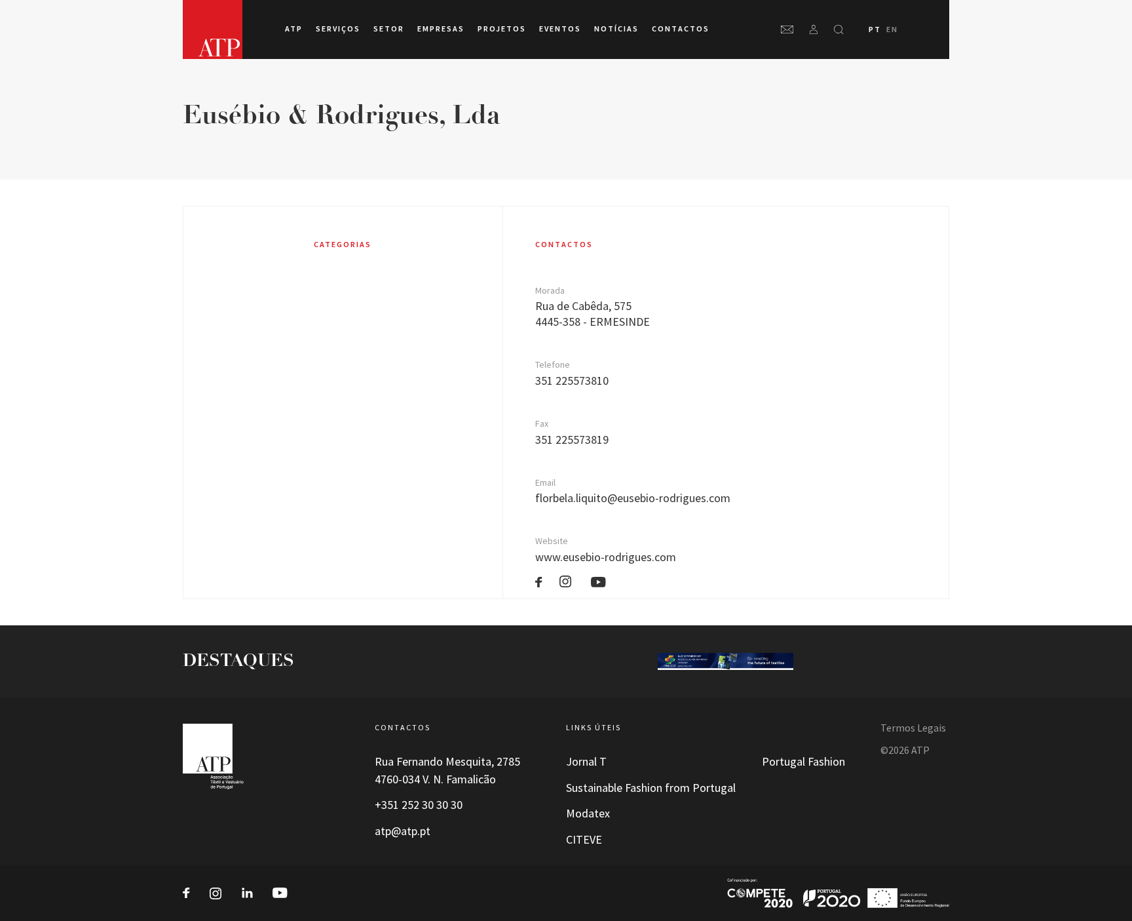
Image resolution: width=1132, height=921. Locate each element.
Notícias (616, 29)
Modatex (588, 813)
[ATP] (212, 29)
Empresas (440, 29)
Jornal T (586, 762)
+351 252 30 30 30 (418, 805)
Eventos (560, 29)
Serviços (338, 29)
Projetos (502, 29)
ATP (294, 29)
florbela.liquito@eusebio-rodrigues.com (632, 498)
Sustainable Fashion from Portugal (651, 788)
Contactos (680, 29)
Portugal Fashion (803, 762)
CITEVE (584, 840)
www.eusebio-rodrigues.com (605, 557)
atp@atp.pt (402, 831)
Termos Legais (913, 728)
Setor (388, 29)
